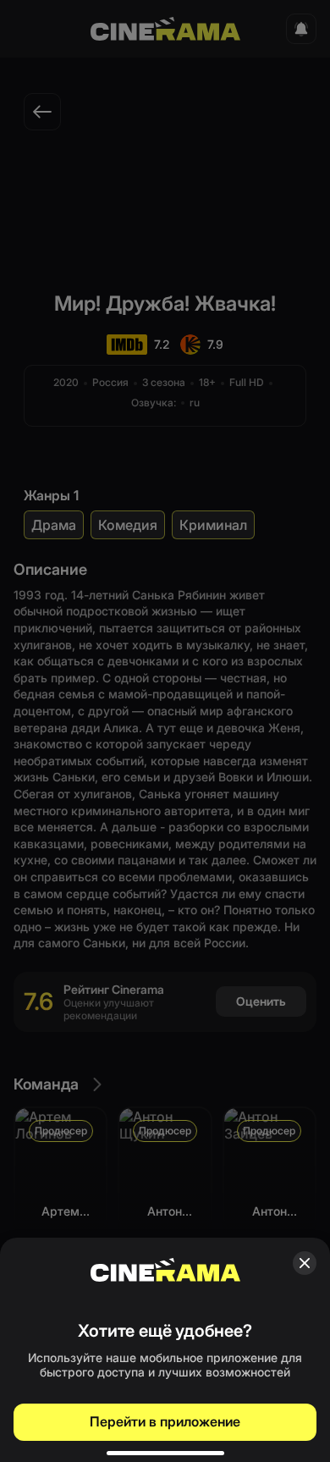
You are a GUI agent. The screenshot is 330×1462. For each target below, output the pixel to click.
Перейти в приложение (165, 1421)
